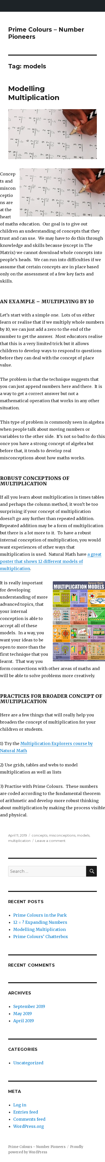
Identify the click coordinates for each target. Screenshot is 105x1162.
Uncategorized (28, 1062)
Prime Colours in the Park (40, 915)
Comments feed (29, 1119)
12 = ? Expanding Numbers (40, 922)
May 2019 (22, 1013)
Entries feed (25, 1112)
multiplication (19, 841)
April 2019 (23, 1020)
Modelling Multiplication (33, 93)
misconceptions (62, 835)
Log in (19, 1104)
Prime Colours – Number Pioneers (36, 1147)
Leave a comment (50, 841)
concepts (39, 835)
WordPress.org (28, 1126)
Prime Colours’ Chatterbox (40, 936)
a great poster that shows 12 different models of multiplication (50, 561)
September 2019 (29, 1006)
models (83, 835)
